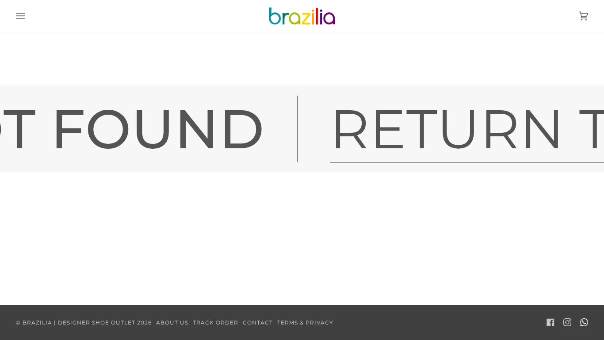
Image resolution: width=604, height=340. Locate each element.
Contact (258, 322)
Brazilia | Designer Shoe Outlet (79, 322)
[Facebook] (550, 322)
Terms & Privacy (305, 322)
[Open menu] (29, 16)
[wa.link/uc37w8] (584, 322)
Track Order (215, 322)
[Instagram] (567, 322)
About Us (172, 322)
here (339, 75)
